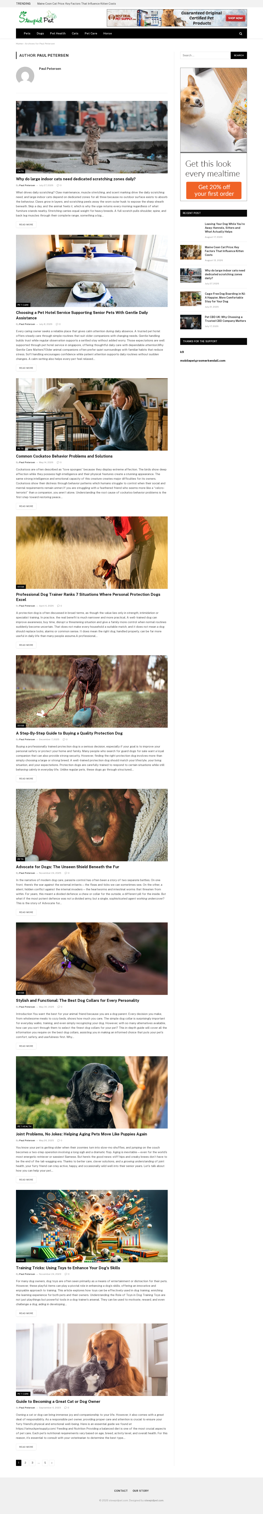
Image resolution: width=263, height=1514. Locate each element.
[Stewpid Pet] (37, 17)
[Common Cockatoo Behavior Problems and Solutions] (92, 414)
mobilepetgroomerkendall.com (202, 360)
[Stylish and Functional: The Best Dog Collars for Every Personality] (92, 958)
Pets (27, 33)
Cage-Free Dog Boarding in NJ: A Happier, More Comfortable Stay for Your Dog (225, 297)
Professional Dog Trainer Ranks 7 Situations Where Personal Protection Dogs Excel (88, 597)
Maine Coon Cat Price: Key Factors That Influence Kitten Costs (76, 3)
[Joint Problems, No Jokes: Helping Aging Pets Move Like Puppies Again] (92, 1092)
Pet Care (91, 33)
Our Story (141, 1490)
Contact (121, 1490)
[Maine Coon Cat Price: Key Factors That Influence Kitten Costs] (190, 252)
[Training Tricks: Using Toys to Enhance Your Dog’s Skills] (92, 1226)
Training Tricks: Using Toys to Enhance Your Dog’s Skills (68, 1268)
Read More (26, 224)
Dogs (40, 33)
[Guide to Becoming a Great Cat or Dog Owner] (92, 1359)
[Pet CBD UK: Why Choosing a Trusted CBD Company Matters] (190, 322)
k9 (182, 352)
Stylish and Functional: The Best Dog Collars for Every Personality (77, 1000)
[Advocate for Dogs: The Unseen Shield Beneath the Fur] (92, 825)
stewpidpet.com (153, 1500)
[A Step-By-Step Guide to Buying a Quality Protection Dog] (92, 691)
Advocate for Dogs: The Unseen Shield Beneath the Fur (67, 867)
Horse (107, 33)
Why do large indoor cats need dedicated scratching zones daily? (76, 179)
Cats (75, 33)
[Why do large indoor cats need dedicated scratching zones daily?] (92, 137)
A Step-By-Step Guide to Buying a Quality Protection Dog (69, 733)
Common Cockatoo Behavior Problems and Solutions (64, 456)
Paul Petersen (50, 69)
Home (19, 43)
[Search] (240, 33)
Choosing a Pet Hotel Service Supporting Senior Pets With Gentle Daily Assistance (82, 315)
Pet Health (58, 33)
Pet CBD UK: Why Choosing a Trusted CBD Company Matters (225, 318)
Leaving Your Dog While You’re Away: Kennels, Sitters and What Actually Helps (225, 227)
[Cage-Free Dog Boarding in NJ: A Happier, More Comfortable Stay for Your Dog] (190, 298)
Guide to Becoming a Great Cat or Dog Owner (58, 1401)
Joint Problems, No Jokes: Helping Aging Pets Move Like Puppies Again (81, 1134)
